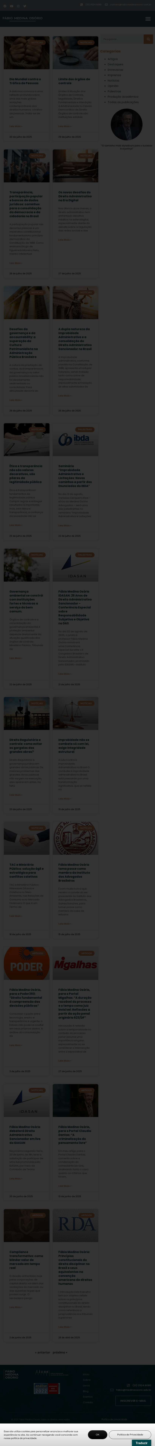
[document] (77, 723)
